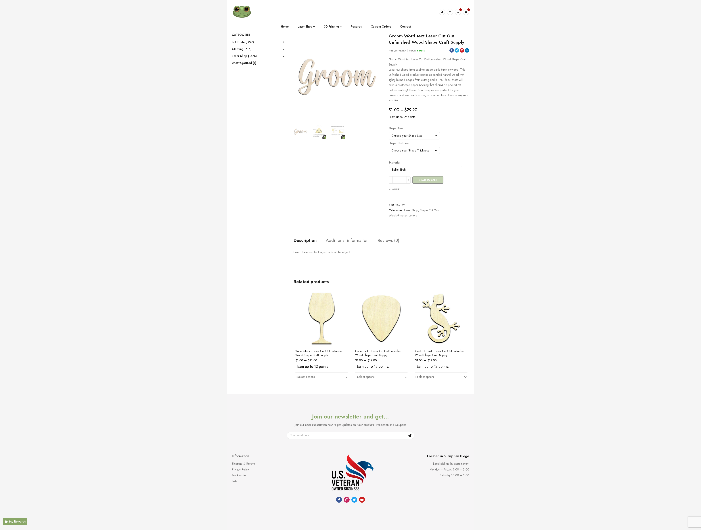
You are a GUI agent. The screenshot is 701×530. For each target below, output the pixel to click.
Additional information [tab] (347, 240)
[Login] (450, 12)
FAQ (235, 481)
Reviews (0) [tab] (388, 240)
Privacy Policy (240, 469)
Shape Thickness (399, 143)
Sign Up (409, 435)
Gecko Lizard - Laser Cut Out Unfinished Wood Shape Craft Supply (440, 353)
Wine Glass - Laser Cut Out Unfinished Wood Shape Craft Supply (319, 353)
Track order (239, 475)
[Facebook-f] (339, 500)
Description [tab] (305, 240)
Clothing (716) (241, 49)
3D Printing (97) (243, 42)
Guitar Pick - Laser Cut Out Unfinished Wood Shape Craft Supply (378, 353)
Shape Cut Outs (430, 210)
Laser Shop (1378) (244, 56)
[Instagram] (347, 500)
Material (394, 163)
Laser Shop (411, 210)
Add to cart (429, 180)
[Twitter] (354, 500)
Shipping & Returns (244, 464)
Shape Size (396, 128)
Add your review (397, 50)
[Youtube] (362, 500)
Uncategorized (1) (244, 63)
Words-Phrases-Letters (403, 215)
